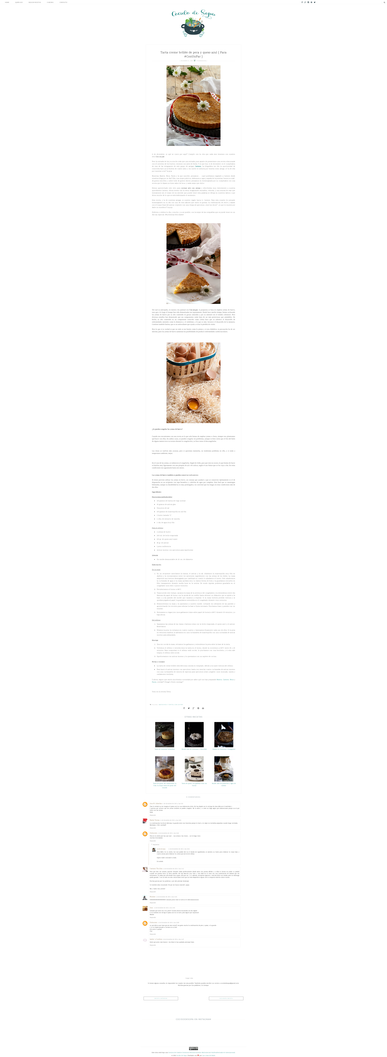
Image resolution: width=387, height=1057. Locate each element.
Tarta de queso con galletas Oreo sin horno (194, 784)
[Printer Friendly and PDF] (203, 708)
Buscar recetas (35, 2)
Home (7, 2)
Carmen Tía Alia (156, 869)
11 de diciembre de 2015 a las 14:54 (164, 908)
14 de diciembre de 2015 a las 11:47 (173, 939)
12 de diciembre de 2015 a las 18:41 (179, 849)
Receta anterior (160, 998)
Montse (152, 897)
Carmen (198, 166)
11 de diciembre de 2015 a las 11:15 (173, 869)
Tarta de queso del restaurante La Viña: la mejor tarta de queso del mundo (164, 785)
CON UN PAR (178, 704)
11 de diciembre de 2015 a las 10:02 (170, 820)
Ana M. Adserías (156, 804)
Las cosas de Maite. (208, 1055)
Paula (154, 682)
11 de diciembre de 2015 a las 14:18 (166, 897)
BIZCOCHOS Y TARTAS (166, 704)
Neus (232, 680)
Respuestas (156, 845)
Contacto (63, 2)
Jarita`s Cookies (156, 939)
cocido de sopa (161, 849)
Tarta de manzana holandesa (165, 749)
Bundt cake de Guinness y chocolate (194, 749)
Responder (153, 815)
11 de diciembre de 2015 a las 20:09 (168, 923)
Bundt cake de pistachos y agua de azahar (224, 784)
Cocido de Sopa (181, 1055)
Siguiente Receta (226, 998)
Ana (151, 908)
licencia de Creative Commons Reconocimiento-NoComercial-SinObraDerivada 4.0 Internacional (201, 1053)
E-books (50, 2)
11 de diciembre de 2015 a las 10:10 (168, 833)
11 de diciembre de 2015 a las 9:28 (172, 804)
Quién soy (19, 2)
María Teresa (154, 820)
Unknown (153, 833)
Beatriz (219, 680)
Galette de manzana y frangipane (223, 749)
